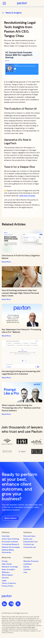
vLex (25, 572)
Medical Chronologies (11, 547)
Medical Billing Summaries (8, 551)
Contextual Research (10, 544)
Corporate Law (29, 547)
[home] (22, 3)
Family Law (27, 539)
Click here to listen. (27, 195)
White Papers (7, 575)
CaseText (27, 569)
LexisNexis (27, 564)
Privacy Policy (7, 586)
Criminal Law (28, 544)
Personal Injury (29, 536)
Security (5, 578)
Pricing (4, 561)
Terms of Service (9, 583)
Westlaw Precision (31, 561)
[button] (4, 3)
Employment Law (30, 542)
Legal (4, 580)
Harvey (26, 567)
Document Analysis (10, 542)
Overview (5, 536)
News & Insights (8, 569)
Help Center (7, 564)
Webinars (6, 572)
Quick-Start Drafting (10, 539)
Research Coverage (10, 567)
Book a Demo (10, 518)
